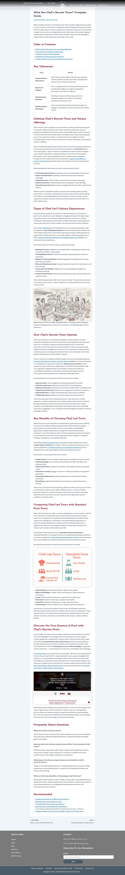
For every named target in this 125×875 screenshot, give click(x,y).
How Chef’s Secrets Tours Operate (48, 54)
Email (65, 853)
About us (73, 5)
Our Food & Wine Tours (44, 7)
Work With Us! (90, 5)
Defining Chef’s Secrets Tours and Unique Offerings (53, 49)
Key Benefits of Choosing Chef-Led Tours (50, 57)
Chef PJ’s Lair (103, 5)
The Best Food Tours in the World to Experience (64, 447)
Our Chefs (51, 3)
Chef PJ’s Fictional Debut (33, 3)
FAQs (81, 5)
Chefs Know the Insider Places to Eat (64, 537)
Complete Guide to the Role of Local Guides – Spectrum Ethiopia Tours (60, 811)
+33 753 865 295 (70, 843)
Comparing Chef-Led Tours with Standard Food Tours (54, 59)
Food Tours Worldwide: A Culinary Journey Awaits (51, 361)
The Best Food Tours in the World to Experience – (52, 799)
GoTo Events (47, 228)
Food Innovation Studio (51, 443)
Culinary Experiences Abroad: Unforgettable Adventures (57, 237)
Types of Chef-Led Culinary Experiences (49, 52)
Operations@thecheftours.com (75, 839)
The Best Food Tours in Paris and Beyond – (50, 804)
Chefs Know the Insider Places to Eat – (49, 802)
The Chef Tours (41, 653)
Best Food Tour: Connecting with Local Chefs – (52, 806)
